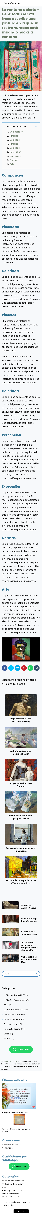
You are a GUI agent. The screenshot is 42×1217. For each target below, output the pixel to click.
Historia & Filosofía (12, 1029)
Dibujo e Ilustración (12, 1014)
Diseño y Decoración (13, 1019)
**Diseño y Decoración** (15, 1000)
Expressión (15, 156)
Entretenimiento (11, 1024)
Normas (14, 160)
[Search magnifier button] (37, 973)
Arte (12, 164)
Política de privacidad (11, 1144)
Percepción (15, 151)
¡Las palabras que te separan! (15, 1112)
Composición (16, 131)
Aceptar (21, 1211)
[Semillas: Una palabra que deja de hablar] (19, 1120)
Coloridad (15, 139)
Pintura (7, 1038)
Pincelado (15, 135)
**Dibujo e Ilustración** (14, 995)
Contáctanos (7, 1148)
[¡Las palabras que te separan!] (19, 1096)
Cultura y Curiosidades (13, 1009)
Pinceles (14, 143)
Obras (6, 1033)
